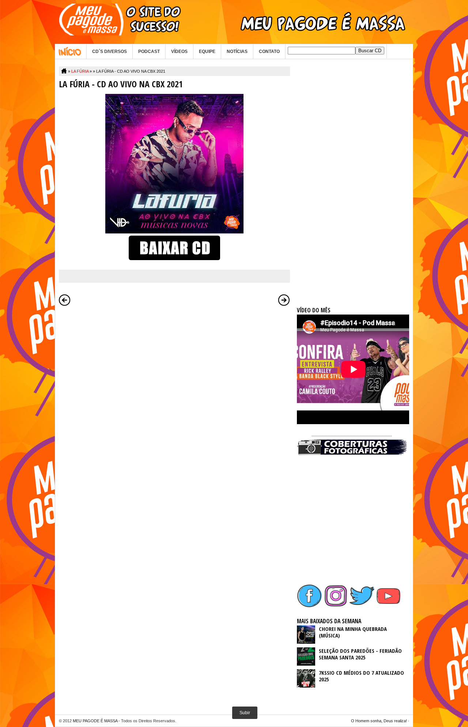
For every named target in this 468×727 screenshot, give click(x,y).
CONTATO (269, 51)
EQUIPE (207, 51)
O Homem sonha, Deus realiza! (379, 721)
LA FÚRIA (79, 71)
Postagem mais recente (65, 300)
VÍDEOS (179, 51)
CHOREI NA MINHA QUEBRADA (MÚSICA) (353, 632)
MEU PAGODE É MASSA (95, 721)
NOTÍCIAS (237, 51)
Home (70, 51)
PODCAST (149, 51)
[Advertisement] (352, 176)
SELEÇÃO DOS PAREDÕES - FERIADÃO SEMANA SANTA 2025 (360, 654)
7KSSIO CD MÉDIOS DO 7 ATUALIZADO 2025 (361, 676)
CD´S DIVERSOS (109, 51)
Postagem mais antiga (284, 300)
